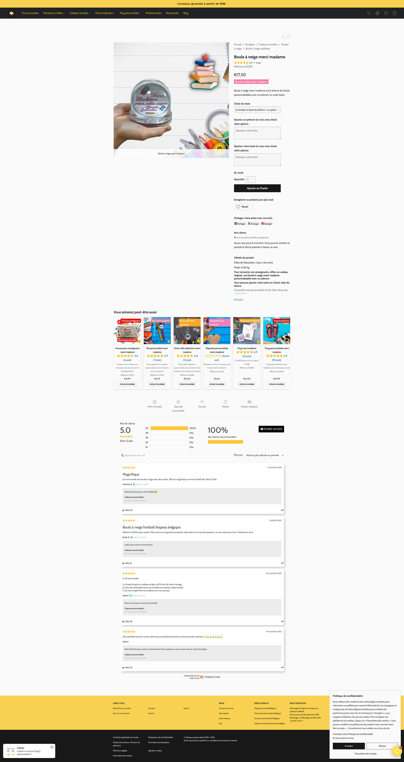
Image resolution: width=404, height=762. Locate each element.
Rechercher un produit (122, 708)
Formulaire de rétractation (158, 742)
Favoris (202, 406)
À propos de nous (226, 708)
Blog (185, 13)
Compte (151, 708)
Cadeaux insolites (79, 13)
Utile (127, 510)
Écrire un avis (272, 429)
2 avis (258, 62)
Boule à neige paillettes (258, 48)
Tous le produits (30, 13)
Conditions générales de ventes (126, 737)
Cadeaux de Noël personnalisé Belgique (270, 723)
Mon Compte (155, 406)
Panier (225, 406)
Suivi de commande (178, 408)
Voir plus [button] (238, 299)
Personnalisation (104, 13)
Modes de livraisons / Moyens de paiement (126, 744)
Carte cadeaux (224, 718)
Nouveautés (172, 13)
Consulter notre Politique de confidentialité (353, 734)
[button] (11, 13)
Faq (220, 723)
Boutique (250, 44)
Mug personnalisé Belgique (265, 708)
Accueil (237, 44)
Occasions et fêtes (53, 13)
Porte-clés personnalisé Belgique (267, 713)
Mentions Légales (120, 750)
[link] (365, 752)
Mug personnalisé (129, 13)
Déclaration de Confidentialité (160, 737)
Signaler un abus (155, 750)
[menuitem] (283, 37)
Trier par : (239, 454)
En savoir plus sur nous (343, 738)
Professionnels (153, 13)
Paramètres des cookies (122, 755)
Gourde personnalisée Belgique (267, 718)
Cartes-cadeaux (249, 406)
